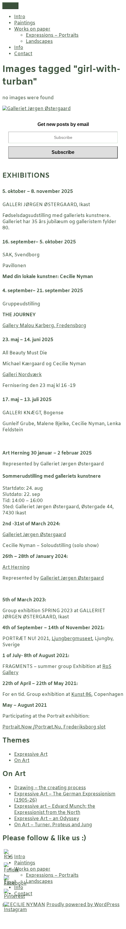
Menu (10, 5)
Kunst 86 (81, 694)
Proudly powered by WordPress (83, 905)
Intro (19, 17)
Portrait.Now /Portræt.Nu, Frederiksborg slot (53, 727)
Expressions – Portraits (52, 35)
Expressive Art (30, 754)
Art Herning (16, 567)
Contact (23, 54)
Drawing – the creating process (50, 788)
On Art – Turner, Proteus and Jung (53, 825)
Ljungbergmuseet (72, 639)
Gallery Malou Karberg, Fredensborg (44, 326)
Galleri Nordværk (22, 375)
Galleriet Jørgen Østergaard (34, 535)
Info (18, 48)
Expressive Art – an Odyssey (46, 819)
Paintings (24, 23)
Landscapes (39, 41)
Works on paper (32, 29)
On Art (21, 761)
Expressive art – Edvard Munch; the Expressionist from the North (54, 809)
